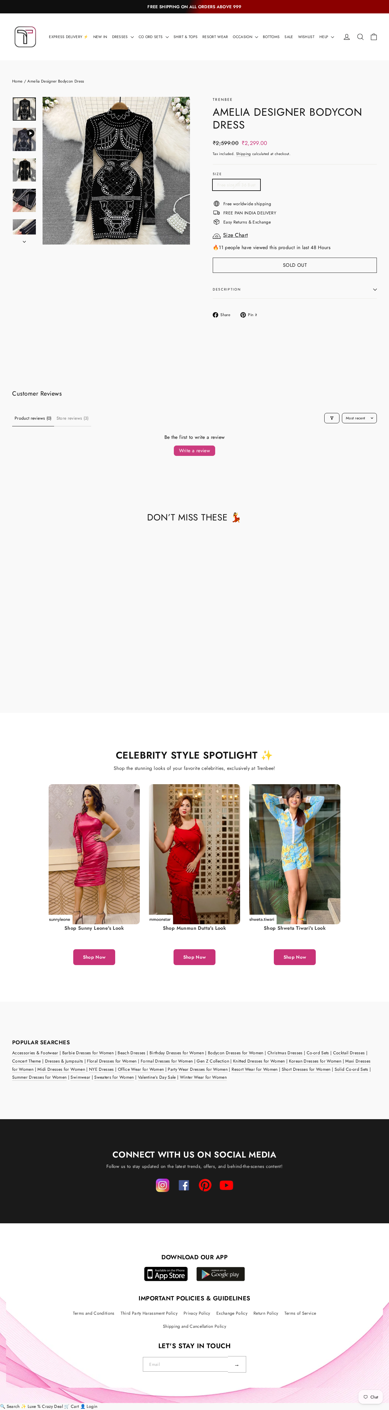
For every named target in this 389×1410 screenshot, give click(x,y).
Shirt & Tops (186, 37)
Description (227, 289)
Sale (288, 37)
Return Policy (265, 1313)
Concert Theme (26, 1061)
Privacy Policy (197, 1313)
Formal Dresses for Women (167, 1061)
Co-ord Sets (318, 1053)
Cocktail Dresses (349, 1053)
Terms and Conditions (94, 1313)
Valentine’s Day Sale (157, 1077)
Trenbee (223, 99)
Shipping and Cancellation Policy (194, 1326)
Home (17, 81)
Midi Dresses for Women (61, 1069)
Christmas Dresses (285, 1053)
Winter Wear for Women (203, 1077)
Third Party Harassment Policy (149, 1313)
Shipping (243, 153)
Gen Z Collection (213, 1061)
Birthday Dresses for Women (177, 1053)
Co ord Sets (151, 37)
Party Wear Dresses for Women (198, 1069)
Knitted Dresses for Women (259, 1061)
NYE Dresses (101, 1069)
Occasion (243, 37)
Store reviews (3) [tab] (73, 418)
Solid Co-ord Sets (351, 1069)
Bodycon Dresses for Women (235, 1053)
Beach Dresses (132, 1053)
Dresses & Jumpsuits (64, 1061)
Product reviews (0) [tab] (33, 418)
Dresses (120, 37)
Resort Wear (215, 37)
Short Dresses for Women (306, 1069)
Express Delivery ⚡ (68, 37)
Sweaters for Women (114, 1077)
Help (324, 37)
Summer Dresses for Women (39, 1077)
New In (100, 37)
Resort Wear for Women (254, 1069)
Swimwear (80, 1077)
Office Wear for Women (141, 1069)
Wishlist (306, 37)
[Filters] (331, 418)
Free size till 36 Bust (236, 185)
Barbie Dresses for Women (88, 1053)
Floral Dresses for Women (111, 1061)
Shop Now (94, 957)
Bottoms (271, 37)
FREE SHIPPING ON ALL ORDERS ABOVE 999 (194, 7)
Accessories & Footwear (35, 1053)
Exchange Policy (231, 1313)
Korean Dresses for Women (315, 1061)
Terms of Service (300, 1313)
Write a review (194, 450)
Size (217, 174)
